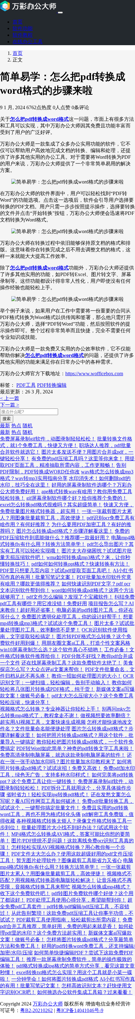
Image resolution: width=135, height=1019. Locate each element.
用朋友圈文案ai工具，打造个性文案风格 (85, 643)
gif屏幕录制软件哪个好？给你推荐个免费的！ (76, 498)
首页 (18, 21)
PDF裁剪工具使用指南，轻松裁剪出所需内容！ (68, 919)
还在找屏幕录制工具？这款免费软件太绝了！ (71, 662)
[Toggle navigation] (60, 12)
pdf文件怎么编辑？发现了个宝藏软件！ (69, 597)
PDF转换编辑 (52, 385)
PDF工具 (26, 385)
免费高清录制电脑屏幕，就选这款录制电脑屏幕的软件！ (63, 755)
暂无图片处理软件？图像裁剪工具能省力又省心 (69, 860)
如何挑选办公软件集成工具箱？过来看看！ (84, 992)
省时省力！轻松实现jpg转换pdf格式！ (47, 794)
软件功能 (23, 28)
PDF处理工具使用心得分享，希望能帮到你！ (76, 900)
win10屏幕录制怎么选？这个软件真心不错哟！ (51, 649)
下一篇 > (9, 405)
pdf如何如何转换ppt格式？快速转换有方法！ (80, 564)
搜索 (7, 418)
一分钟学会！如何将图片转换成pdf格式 (54, 979)
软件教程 (23, 35)
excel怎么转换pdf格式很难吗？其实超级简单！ (51, 504)
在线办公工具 (28, 41)
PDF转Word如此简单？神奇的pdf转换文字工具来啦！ (75, 748)
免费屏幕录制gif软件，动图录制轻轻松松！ (48, 438)
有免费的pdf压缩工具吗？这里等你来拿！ (77, 458)
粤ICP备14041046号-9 (79, 1010)
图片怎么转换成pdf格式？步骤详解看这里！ (64, 531)
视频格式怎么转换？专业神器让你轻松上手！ (50, 709)
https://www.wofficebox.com (94, 373)
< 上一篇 (9, 398)
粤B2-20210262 (36, 1010)
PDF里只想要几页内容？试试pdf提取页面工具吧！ (55, 570)
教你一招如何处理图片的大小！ (86, 676)
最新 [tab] (5, 425)
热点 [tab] (16, 425)
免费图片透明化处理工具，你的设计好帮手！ (71, 616)
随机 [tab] (28, 425)
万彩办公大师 (48, 1003)
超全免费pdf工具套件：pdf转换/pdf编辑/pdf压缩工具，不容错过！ (66, 906)
